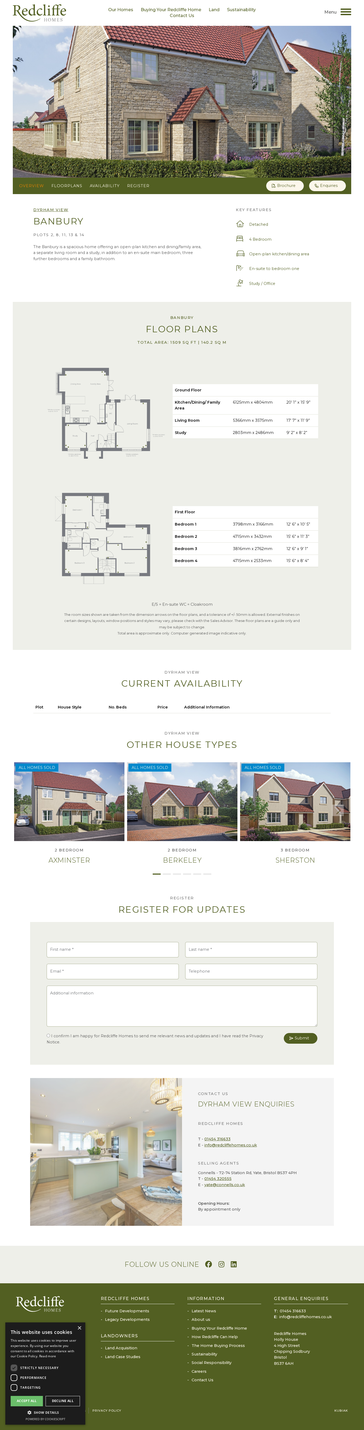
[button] (45, 1413)
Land (214, 9)
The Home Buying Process (218, 1345)
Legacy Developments (127, 1319)
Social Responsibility (212, 1362)
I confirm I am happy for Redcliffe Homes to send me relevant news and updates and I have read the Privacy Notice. (155, 1039)
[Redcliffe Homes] (39, 12)
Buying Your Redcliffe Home (171, 9)
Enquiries (329, 185)
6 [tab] (207, 874)
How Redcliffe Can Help (215, 1336)
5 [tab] (197, 874)
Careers (199, 1371)
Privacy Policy (106, 1410)
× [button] (79, 1328)
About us (201, 1319)
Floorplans (66, 185)
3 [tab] (177, 874)
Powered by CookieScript (45, 1419)
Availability (105, 185)
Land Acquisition (121, 1348)
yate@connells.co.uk (224, 1184)
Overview (31, 185)
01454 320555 (218, 1178)
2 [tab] (167, 874)
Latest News (204, 1311)
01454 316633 (217, 1139)
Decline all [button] (63, 1401)
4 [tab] (187, 874)
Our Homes (120, 9)
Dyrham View (50, 209)
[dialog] (45, 1373)
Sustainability (241, 9)
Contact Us (182, 15)
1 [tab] (157, 874)
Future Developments (127, 1311)
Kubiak (341, 1410)
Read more (47, 1356)
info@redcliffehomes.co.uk (230, 1145)
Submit (302, 1038)
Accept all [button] (27, 1401)
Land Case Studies (122, 1356)
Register (138, 185)
